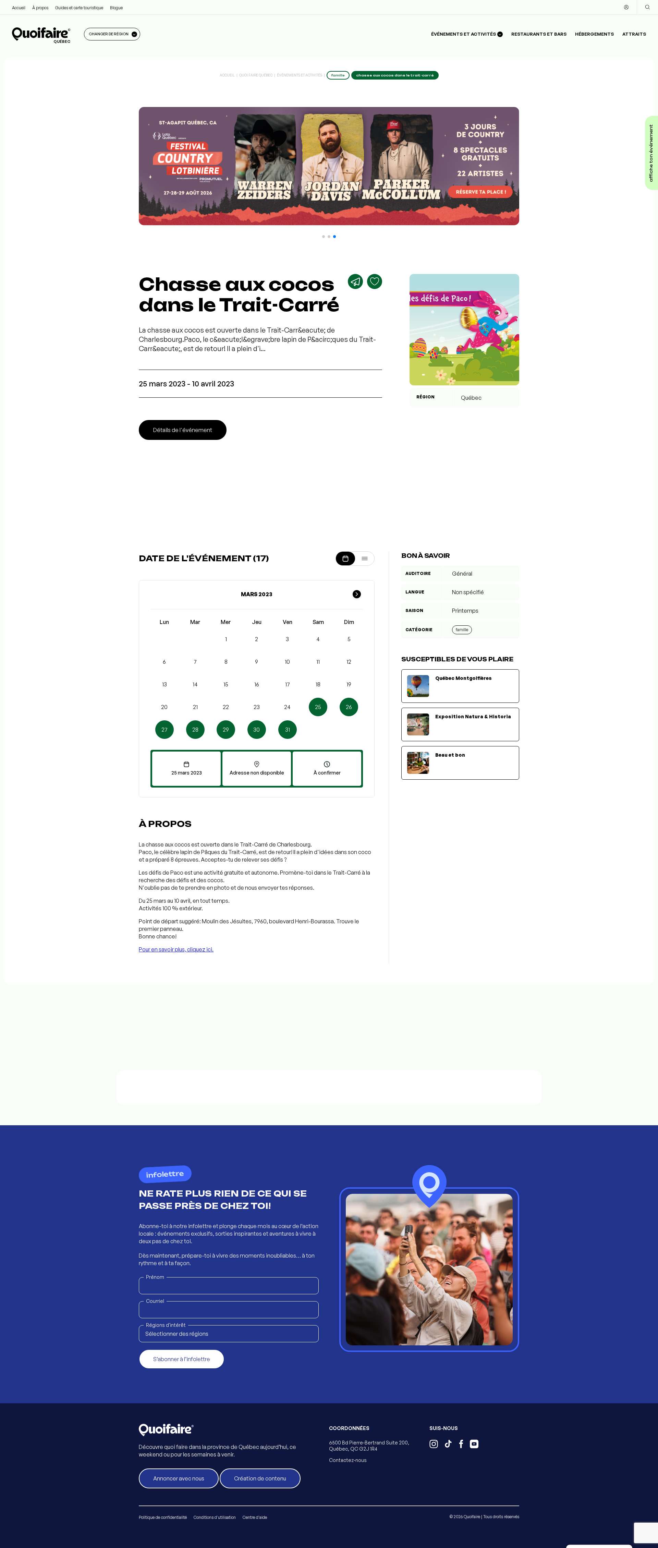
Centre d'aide (255, 1517)
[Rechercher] (647, 7)
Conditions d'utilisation (215, 1517)
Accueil (18, 7)
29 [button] (226, 729)
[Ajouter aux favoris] (374, 281)
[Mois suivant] (357, 594)
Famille (462, 629)
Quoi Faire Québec (255, 75)
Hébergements (594, 34)
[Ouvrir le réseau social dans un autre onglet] (433, 1445)
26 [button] (349, 707)
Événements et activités (299, 75)
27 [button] (164, 729)
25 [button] (318, 707)
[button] (323, 236)
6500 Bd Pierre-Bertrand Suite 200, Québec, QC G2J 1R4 (369, 1446)
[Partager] (355, 281)
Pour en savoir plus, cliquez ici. (176, 949)
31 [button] (287, 729)
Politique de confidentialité (163, 1517)
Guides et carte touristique (79, 7)
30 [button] (256, 729)
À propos (40, 7)
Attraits (634, 34)
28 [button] (195, 729)
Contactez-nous (348, 1460)
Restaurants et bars (538, 34)
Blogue (116, 7)
